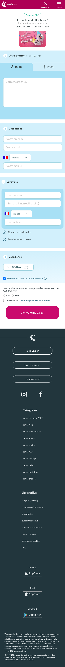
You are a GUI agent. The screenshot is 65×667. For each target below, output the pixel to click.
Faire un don (32, 350)
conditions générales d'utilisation (34, 300)
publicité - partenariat (32, 527)
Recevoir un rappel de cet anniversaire (25, 278)
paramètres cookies (31, 541)
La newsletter (33, 379)
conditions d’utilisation (32, 507)
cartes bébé (28, 465)
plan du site (27, 514)
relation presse (29, 534)
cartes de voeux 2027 (32, 418)
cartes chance (29, 479)
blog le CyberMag (30, 500)
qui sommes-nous (30, 521)
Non (17, 295)
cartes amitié (29, 445)
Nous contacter (32, 365)
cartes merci (28, 452)
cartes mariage (29, 458)
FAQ (24, 547)
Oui (8, 295)
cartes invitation (30, 472)
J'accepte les (28, 300)
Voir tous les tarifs (41, 27)
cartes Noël (28, 425)
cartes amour (29, 438)
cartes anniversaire (32, 431)
